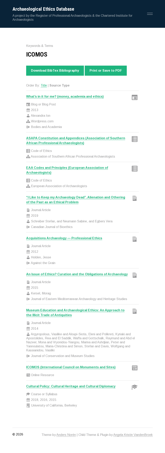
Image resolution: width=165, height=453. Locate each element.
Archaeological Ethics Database (43, 9)
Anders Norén (66, 434)
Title (44, 85)
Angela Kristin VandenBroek (133, 434)
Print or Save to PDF (106, 70)
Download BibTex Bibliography (55, 70)
